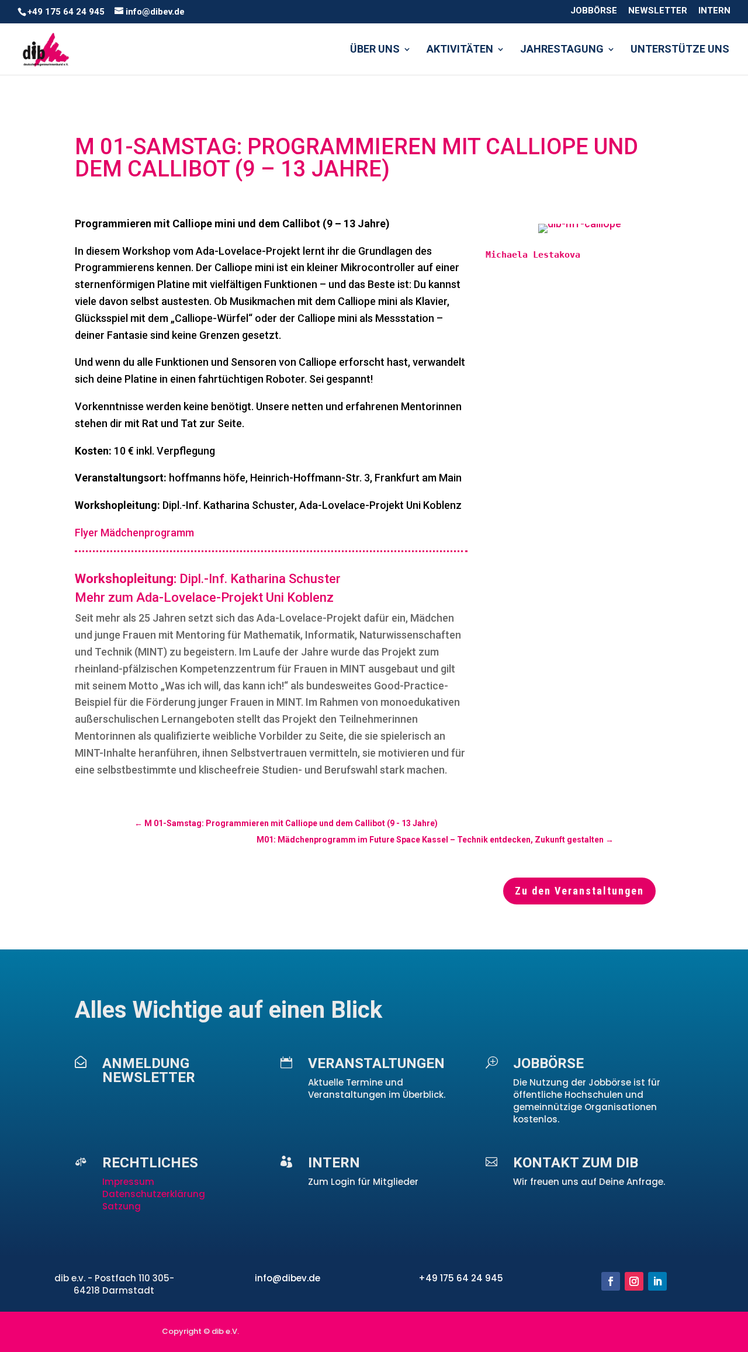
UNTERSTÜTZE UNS (680, 50)
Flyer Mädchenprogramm (134, 532)
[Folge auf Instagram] (634, 1281)
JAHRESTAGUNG (562, 50)
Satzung (121, 1206)
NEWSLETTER (657, 11)
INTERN (714, 11)
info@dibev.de (287, 1278)
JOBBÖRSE (593, 11)
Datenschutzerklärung (153, 1194)
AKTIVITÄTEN (460, 50)
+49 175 (437, 1278)
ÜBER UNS (375, 50)
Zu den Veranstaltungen (579, 891)
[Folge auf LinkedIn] (657, 1281)
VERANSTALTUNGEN (376, 1063)
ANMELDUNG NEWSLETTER (148, 1070)
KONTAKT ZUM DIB (575, 1163)
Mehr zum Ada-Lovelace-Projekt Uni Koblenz (204, 597)
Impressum (129, 1182)
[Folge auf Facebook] (610, 1281)
